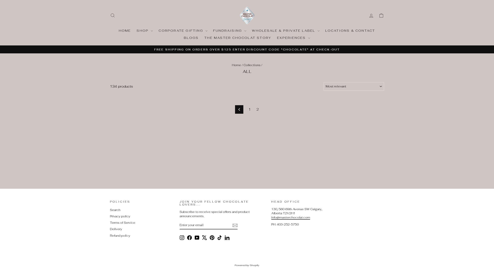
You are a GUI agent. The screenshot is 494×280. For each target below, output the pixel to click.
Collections (252, 65)
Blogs (191, 38)
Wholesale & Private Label (284, 31)
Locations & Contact (350, 31)
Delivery (116, 229)
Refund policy (120, 235)
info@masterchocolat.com (290, 217)
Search (115, 210)
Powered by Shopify (247, 265)
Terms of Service (122, 223)
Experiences (292, 38)
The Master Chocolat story (237, 38)
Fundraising (228, 31)
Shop (143, 31)
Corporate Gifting (182, 31)
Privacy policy (120, 216)
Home (125, 31)
